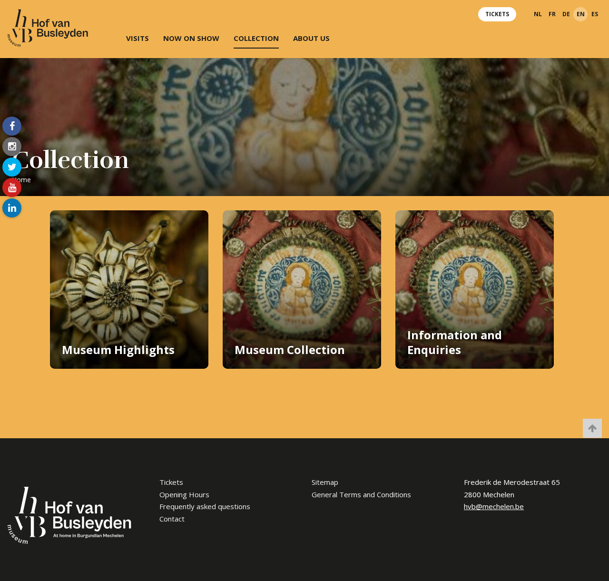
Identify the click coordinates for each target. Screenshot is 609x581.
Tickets (497, 14)
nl (538, 14)
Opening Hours (184, 494)
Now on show (191, 38)
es (594, 14)
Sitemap (325, 482)
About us (311, 38)
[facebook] (11, 126)
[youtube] (11, 187)
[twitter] (11, 167)
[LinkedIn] (11, 207)
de (566, 14)
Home (21, 179)
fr (552, 14)
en (581, 14)
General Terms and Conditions (361, 494)
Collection (256, 38)
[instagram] (11, 146)
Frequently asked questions (204, 506)
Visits (137, 38)
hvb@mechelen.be (494, 506)
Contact (172, 518)
